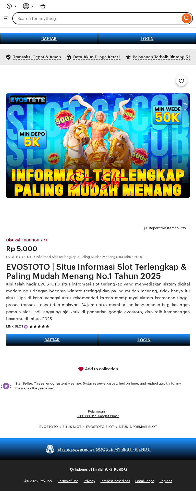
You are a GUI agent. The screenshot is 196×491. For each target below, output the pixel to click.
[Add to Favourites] (181, 80)
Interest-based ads (115, 481)
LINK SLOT (14, 326)
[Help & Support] (11, 6)
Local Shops (144, 481)
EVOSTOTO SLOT (100, 427)
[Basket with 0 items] (43, 6)
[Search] (186, 18)
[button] (98, 469)
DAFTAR (49, 38)
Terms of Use (68, 481)
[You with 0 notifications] (28, 6)
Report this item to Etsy (167, 228)
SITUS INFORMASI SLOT (138, 427)
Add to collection (101, 368)
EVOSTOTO (48, 427)
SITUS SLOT (72, 427)
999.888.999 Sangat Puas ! (98, 416)
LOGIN (147, 38)
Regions (166, 481)
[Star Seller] (25, 326)
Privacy (89, 481)
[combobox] (96, 18)
